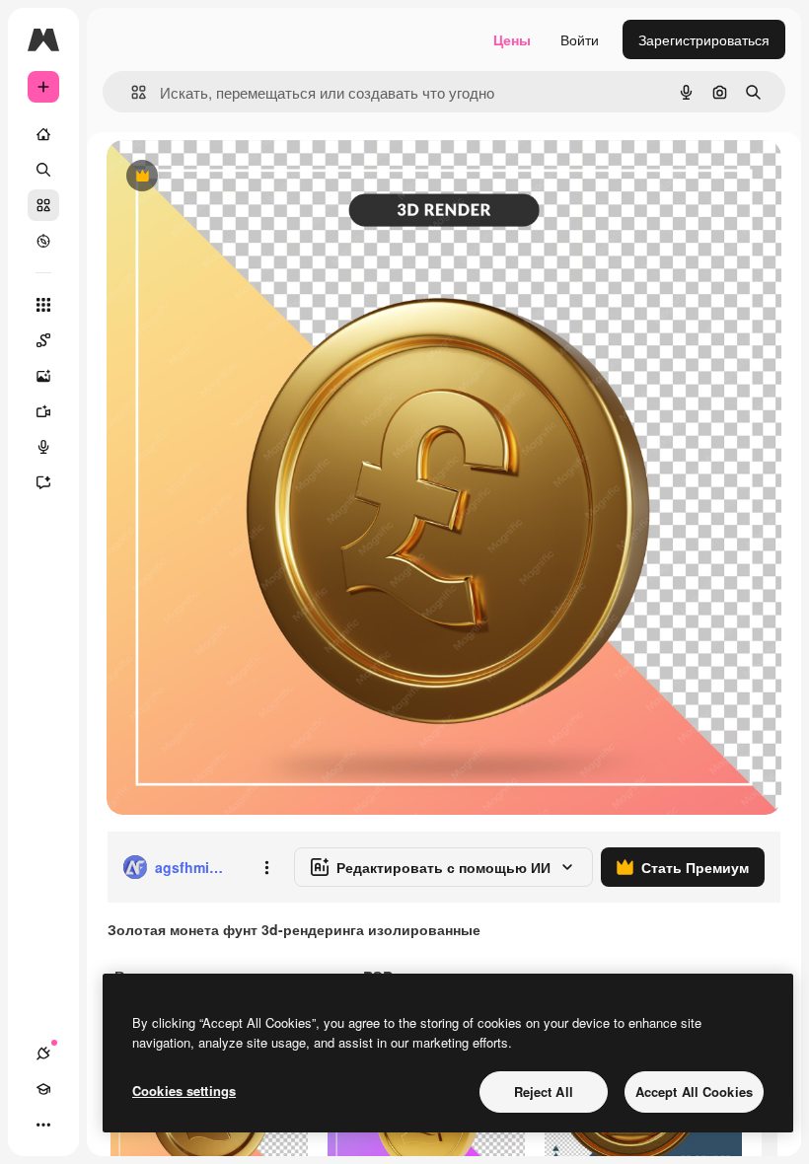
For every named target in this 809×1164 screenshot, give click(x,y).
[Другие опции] (266, 867)
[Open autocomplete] (131, 92)
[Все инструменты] (43, 305)
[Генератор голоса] (43, 447)
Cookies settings (184, 1090)
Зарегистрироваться (704, 39)
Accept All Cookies (694, 1091)
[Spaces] (43, 340)
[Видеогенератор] (43, 411)
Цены (512, 39)
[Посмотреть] (43, 240)
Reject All (543, 1091)
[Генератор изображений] (43, 376)
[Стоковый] (43, 205)
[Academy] (43, 1089)
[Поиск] (43, 169)
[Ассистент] (43, 482)
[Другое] (43, 1124)
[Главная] (43, 134)
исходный (238, 177)
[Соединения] (43, 1053)
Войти (579, 39)
